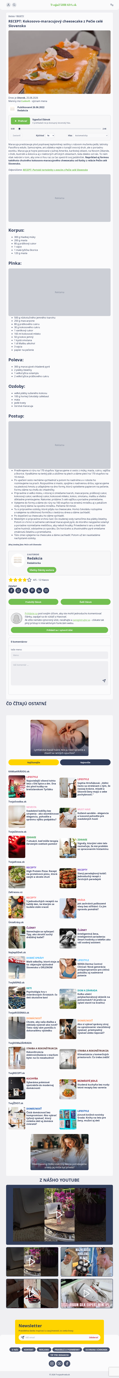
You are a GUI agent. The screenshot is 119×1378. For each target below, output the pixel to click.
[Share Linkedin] (39, 590)
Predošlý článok (33, 602)
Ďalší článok (86, 602)
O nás (15, 1349)
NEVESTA (31, 807)
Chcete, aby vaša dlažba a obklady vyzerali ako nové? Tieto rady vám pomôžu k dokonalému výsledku (42, 1026)
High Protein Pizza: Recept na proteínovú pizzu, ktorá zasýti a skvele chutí (41, 874)
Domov (11, 16)
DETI (29, 988)
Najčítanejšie (33, 762)
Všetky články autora (41, 570)
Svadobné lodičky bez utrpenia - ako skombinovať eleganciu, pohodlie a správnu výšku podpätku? (42, 815)
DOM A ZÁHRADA (87, 990)
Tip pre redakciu (59, 1355)
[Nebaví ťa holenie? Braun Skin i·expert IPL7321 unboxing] (32, 1293)
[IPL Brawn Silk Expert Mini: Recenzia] (87, 1293)
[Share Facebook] (11, 590)
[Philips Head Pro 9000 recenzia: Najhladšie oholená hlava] (87, 1261)
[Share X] (25, 590)
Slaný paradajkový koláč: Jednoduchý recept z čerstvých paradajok (92, 876)
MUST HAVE (84, 809)
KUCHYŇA (32, 1078)
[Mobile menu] (113, 5)
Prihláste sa (31, 613)
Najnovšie (85, 762)
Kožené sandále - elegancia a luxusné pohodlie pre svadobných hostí (93, 816)
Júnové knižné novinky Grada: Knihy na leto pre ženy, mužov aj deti (91, 1117)
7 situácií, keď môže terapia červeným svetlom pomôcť (42, 842)
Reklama (44, 1349)
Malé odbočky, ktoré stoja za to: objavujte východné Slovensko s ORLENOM (42, 964)
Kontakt (28, 1349)
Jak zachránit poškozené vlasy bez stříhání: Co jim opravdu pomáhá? (91, 906)
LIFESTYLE (32, 777)
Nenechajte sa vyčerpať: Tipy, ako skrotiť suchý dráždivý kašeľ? (40, 934)
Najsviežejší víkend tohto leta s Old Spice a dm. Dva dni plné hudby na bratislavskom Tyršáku (41, 785)
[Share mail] (46, 590)
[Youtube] (59, 1363)
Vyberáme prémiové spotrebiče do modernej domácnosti (40, 1085)
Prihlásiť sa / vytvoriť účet (60, 630)
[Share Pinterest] (32, 590)
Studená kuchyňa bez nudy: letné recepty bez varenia (93, 1086)
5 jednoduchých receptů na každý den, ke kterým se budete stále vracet (42, 904)
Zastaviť (16, 135)
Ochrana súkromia (96, 1349)
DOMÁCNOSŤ (34, 1018)
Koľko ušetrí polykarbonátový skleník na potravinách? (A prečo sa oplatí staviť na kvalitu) (93, 998)
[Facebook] (67, 1363)
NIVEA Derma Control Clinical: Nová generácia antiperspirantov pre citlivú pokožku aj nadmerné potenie (93, 969)
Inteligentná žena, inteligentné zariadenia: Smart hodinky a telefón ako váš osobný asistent (94, 938)
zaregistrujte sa (81, 620)
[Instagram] (52, 1363)
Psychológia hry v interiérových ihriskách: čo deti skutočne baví (41, 994)
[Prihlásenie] (8, 5)
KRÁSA (81, 900)
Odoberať (93, 1337)
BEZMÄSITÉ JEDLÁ (87, 1080)
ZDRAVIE (31, 837)
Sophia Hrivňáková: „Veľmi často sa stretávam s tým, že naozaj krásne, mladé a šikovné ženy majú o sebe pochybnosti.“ (93, 789)
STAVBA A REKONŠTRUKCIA (41, 1048)
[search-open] (14, 5)
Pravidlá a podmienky (67, 1349)
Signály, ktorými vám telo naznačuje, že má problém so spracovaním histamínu (93, 846)
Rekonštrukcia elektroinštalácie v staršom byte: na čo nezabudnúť (42, 1055)
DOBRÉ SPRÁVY (35, 957)
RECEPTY (20, 16)
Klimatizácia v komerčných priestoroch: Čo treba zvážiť (93, 1056)
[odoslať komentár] (104, 680)
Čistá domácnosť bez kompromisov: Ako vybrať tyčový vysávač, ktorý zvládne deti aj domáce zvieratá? (41, 1118)
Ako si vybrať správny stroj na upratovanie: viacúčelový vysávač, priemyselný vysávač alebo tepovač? (93, 1028)
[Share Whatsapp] (18, 590)
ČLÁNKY (31, 927)
